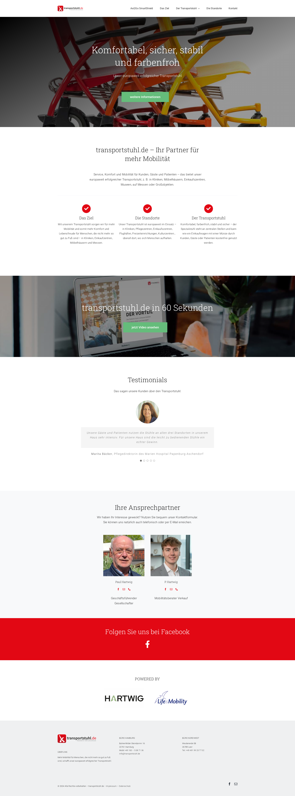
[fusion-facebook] (118, 603)
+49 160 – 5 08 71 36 (134, 764)
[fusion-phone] (129, 603)
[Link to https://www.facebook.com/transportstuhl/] (147, 658)
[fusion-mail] (124, 603)
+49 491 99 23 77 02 (195, 764)
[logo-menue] (70, 7)
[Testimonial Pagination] (141, 475)
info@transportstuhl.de (129, 768)
